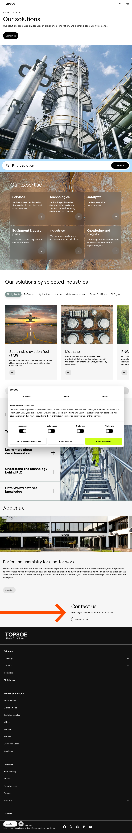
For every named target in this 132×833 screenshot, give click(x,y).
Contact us (11, 36)
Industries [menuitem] (8, 673)
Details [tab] (66, 396)
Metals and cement (76, 294)
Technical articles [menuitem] (12, 715)
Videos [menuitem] (7, 722)
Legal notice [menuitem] (8, 828)
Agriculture (44, 294)
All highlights (13, 294)
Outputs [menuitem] (8, 666)
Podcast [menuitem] (8, 737)
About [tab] (105, 396)
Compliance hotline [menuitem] (22, 828)
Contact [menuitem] (8, 814)
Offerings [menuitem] (8, 658)
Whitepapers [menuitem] (10, 701)
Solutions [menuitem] (8, 651)
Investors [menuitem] (8, 800)
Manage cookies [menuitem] (38, 828)
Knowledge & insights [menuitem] (14, 693)
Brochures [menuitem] (8, 751)
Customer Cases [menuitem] (11, 744)
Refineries (29, 294)
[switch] (51, 431)
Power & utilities (98, 294)
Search (120, 165)
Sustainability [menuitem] (10, 772)
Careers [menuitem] (7, 793)
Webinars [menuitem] (8, 729)
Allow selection (66, 441)
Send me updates (21, 823)
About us (9, 590)
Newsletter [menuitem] (50, 828)
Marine (58, 294)
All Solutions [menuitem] (9, 680)
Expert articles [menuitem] (10, 708)
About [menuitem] (7, 779)
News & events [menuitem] (10, 786)
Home (6, 12)
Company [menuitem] (8, 764)
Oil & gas (115, 294)
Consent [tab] (27, 396)
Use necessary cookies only (28, 441)
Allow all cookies (103, 441)
